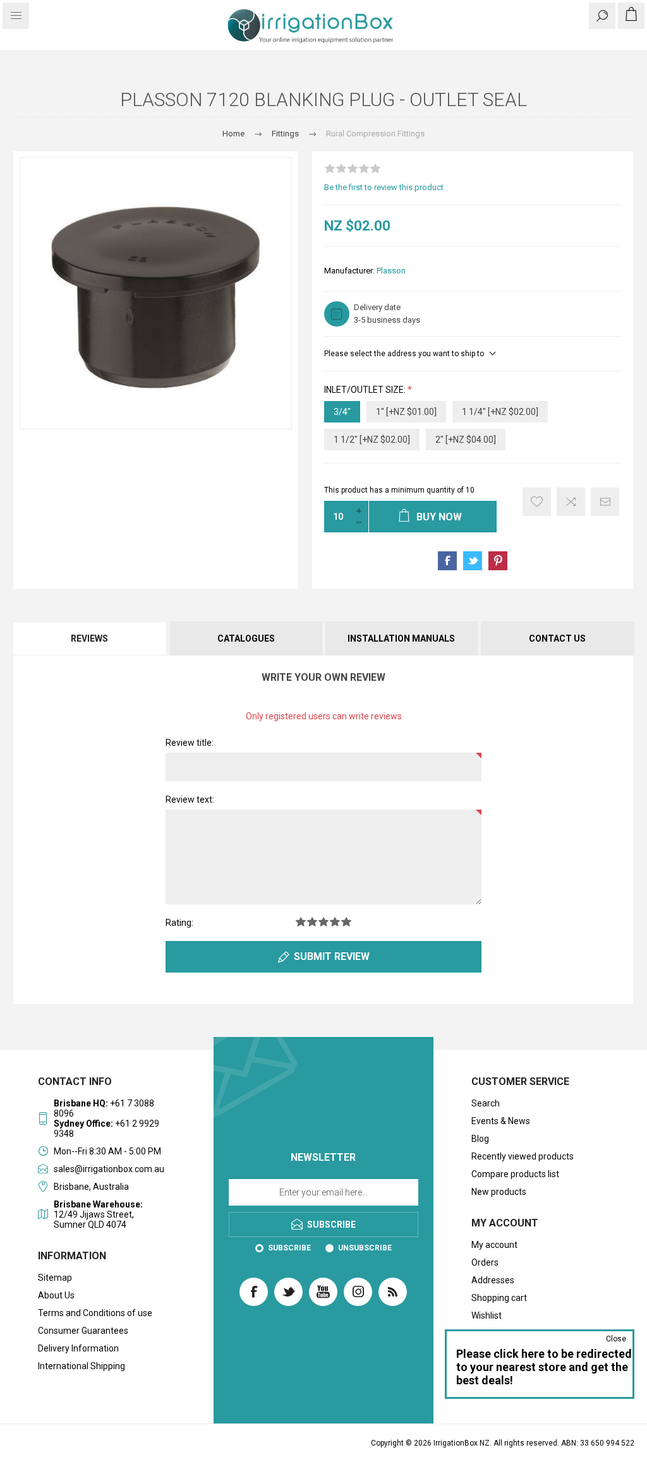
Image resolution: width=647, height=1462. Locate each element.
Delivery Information (78, 1348)
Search (485, 1103)
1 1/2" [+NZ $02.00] (372, 439)
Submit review (332, 956)
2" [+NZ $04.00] (465, 439)
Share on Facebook (447, 560)
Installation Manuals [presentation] (401, 638)
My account (494, 1245)
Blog (480, 1139)
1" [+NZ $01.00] (406, 412)
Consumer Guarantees (83, 1331)
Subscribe (289, 1247)
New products (498, 1192)
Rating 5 (346, 921)
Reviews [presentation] (89, 638)
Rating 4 (335, 921)
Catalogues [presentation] (246, 638)
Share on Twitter (472, 560)
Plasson (391, 270)
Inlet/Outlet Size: (366, 390)
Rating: (179, 922)
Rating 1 (300, 921)
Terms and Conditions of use (95, 1313)
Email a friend (605, 502)
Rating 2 (312, 921)
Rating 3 (323, 921)
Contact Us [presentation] (557, 638)
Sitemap (55, 1278)
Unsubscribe (365, 1247)
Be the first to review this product (384, 187)
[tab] (90, 638)
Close (616, 1338)
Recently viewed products (522, 1156)
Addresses (492, 1280)
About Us (56, 1295)
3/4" (342, 412)
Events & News (500, 1121)
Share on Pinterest (497, 560)
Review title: (190, 743)
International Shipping (81, 1366)
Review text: (190, 799)
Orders (485, 1262)
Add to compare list (571, 502)
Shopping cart (499, 1298)
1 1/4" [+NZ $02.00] (500, 412)
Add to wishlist (537, 502)
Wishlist (486, 1315)
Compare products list (515, 1174)
